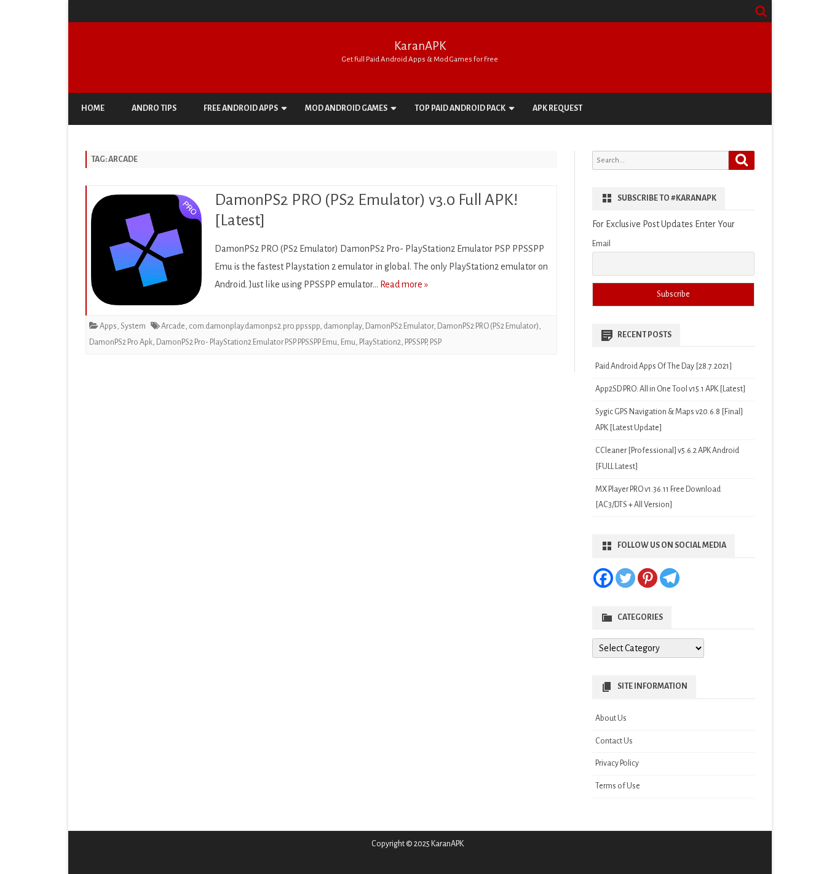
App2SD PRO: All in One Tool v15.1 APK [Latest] (670, 389)
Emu (348, 342)
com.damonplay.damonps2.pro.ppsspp (254, 326)
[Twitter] (625, 578)
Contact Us (614, 741)
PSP (436, 342)
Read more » (404, 284)
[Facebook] (603, 578)
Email (601, 243)
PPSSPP (415, 342)
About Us (611, 718)
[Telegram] (670, 578)
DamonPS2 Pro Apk (121, 342)
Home (93, 108)
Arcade (173, 326)
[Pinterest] (647, 578)
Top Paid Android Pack (459, 108)
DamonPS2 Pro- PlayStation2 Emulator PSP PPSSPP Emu (246, 342)
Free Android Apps (241, 108)
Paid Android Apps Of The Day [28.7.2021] (663, 366)
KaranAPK (420, 45)
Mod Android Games (346, 108)
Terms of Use (617, 786)
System (133, 326)
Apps (108, 326)
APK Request (557, 108)
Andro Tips (154, 108)
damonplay (342, 326)
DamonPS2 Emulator (399, 326)
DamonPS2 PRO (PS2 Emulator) (488, 326)
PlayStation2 (380, 342)
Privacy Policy (617, 763)
